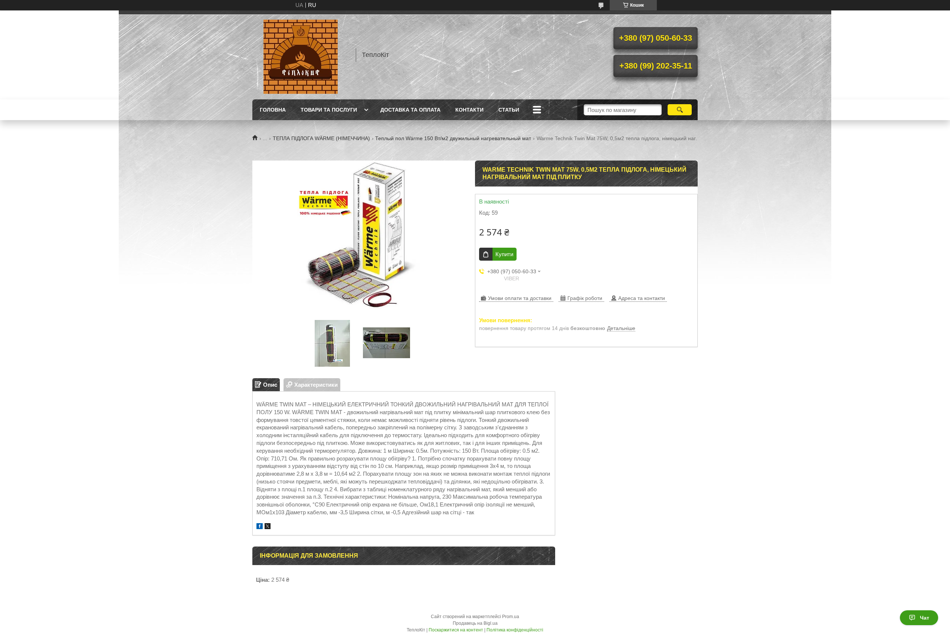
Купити (504, 254)
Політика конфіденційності (515, 630)
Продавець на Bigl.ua (475, 623)
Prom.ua (510, 616)
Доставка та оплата (410, 110)
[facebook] (259, 527)
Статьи (508, 110)
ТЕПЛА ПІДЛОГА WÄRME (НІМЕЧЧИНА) (321, 138)
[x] (268, 527)
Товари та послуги (329, 110)
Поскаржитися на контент (456, 630)
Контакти (469, 110)
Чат (924, 618)
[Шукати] (680, 109)
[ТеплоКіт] (300, 55)
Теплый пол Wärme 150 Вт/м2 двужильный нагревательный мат (453, 138)
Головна (273, 110)
